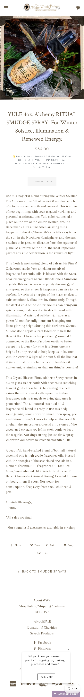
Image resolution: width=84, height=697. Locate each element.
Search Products (42, 633)
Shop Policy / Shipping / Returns (42, 606)
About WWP (42, 600)
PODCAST (42, 612)
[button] (50, 694)
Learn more (46, 676)
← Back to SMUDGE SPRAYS (42, 571)
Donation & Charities (42, 627)
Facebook (44, 642)
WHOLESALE (42, 621)
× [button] (68, 649)
